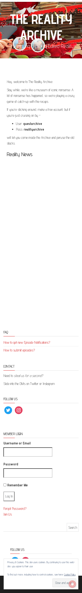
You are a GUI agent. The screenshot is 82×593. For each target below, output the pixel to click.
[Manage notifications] (72, 584)
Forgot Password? (14, 508)
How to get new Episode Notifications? (26, 342)
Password (10, 464)
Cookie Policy (70, 574)
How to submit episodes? (19, 350)
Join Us (7, 514)
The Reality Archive (41, 27)
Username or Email (17, 443)
